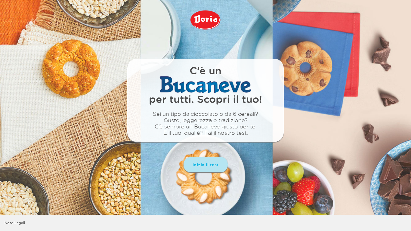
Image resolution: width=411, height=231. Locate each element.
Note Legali (15, 222)
